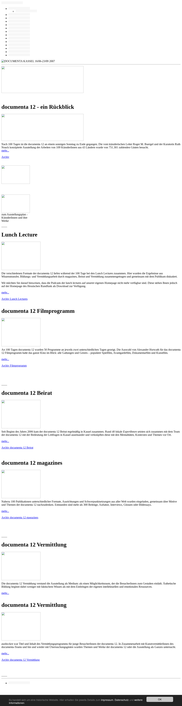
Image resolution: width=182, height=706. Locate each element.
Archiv (5, 156)
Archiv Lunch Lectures (14, 298)
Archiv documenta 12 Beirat (17, 447)
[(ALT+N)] (19, 55)
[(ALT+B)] (19, 14)
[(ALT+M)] (19, 28)
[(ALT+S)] (19, 44)
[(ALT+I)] (19, 41)
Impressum (107, 700)
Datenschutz (122, 700)
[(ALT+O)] (19, 48)
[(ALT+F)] (19, 34)
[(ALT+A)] (19, 18)
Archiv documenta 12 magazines (19, 517)
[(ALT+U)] (19, 683)
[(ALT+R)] (19, 8)
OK (160, 699)
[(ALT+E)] (19, 24)
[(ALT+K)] (19, 38)
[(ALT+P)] (26, 11)
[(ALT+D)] (19, 31)
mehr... (5, 150)
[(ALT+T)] (19, 51)
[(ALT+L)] (19, 21)
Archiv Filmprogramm (14, 365)
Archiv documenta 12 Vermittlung (20, 659)
